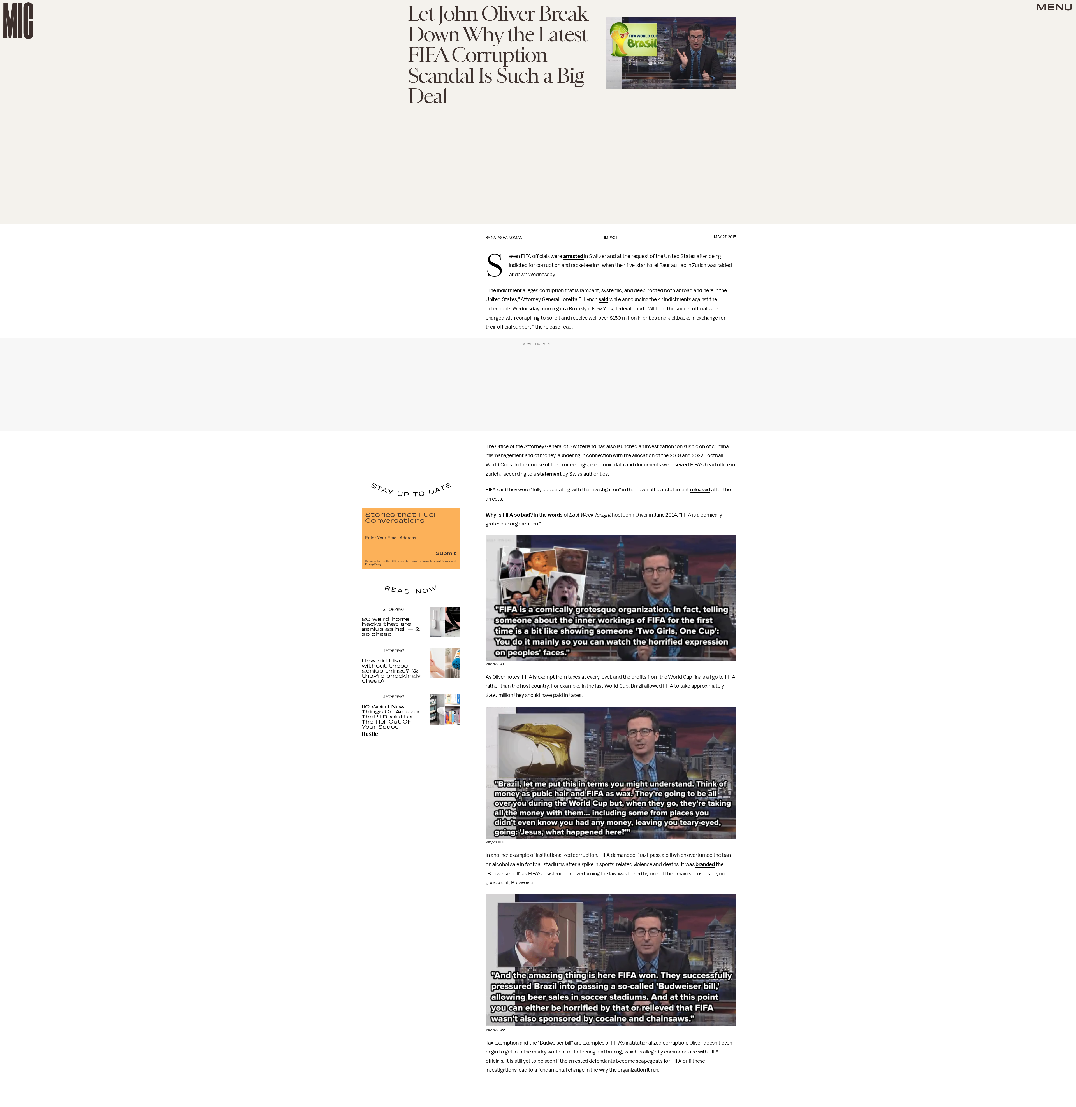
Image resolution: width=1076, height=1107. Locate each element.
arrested (573, 256)
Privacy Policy (373, 564)
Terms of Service (440, 561)
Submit (446, 553)
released (700, 489)
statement (549, 474)
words (555, 515)
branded (705, 864)
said (603, 299)
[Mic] (18, 20)
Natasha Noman (506, 238)
